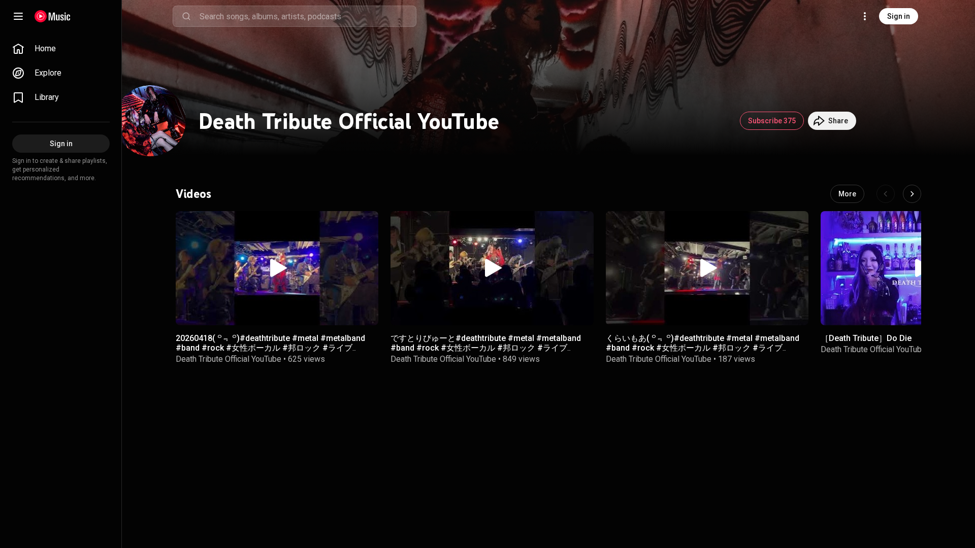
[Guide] (18, 16)
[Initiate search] (186, 16)
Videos (193, 194)
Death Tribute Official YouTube (228, 359)
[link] (61, 49)
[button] (277, 268)
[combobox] (308, 16)
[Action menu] (367, 224)
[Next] (912, 193)
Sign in (898, 16)
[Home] (53, 16)
